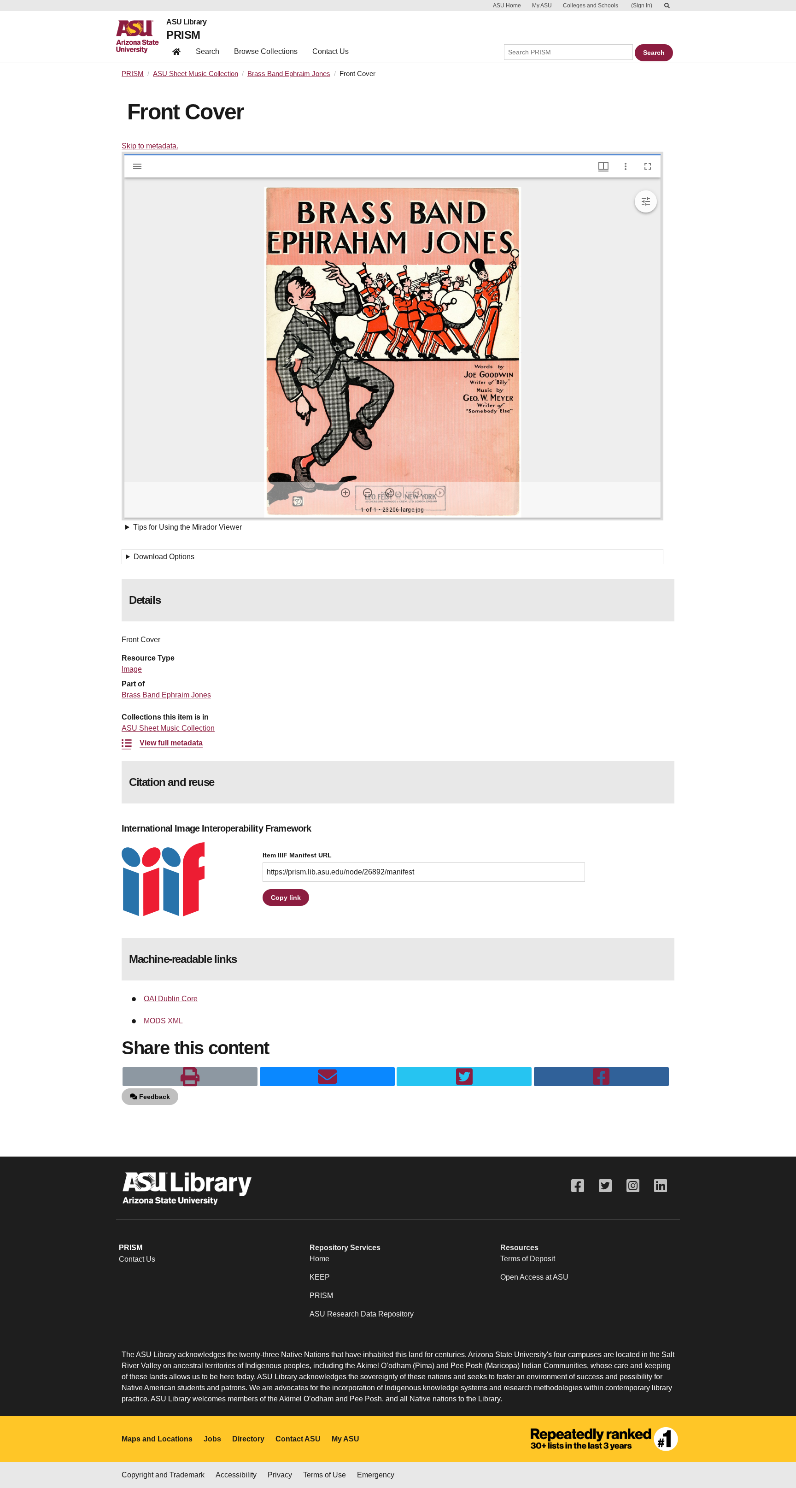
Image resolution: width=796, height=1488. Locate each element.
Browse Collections (266, 51)
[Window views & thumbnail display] (603, 166)
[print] (190, 1076)
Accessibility (236, 1475)
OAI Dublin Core (171, 999)
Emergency (375, 1475)
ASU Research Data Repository (362, 1314)
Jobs (212, 1439)
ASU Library (186, 22)
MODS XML (163, 1021)
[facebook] (601, 1076)
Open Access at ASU (534, 1277)
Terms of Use (324, 1475)
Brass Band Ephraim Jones (288, 73)
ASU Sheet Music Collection (195, 73)
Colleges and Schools (590, 5)
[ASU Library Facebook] (577, 1186)
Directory (248, 1439)
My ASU (542, 5)
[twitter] (464, 1076)
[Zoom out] (368, 493)
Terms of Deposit (527, 1259)
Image (132, 669)
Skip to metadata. (150, 146)
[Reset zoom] (390, 493)
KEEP (320, 1277)
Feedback (153, 1096)
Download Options (164, 557)
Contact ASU (298, 1439)
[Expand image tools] (646, 201)
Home (319, 1259)
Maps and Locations (157, 1439)
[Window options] (626, 166)
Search (207, 51)
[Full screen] (648, 166)
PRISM (183, 35)
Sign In (641, 5)
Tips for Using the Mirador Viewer (187, 527)
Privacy (280, 1475)
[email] (327, 1076)
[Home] (141, 37)
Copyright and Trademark (163, 1475)
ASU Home (507, 5)
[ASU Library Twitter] (605, 1186)
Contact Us (330, 51)
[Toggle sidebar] (137, 166)
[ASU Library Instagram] (633, 1186)
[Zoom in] (345, 493)
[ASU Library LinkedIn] (660, 1186)
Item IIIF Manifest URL (297, 855)
